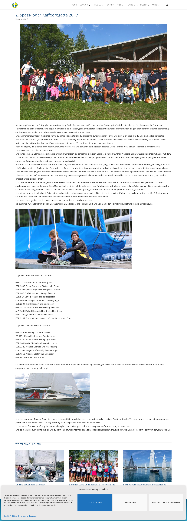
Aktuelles (97, 4)
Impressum (33, 516)
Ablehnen (130, 502)
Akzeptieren (94, 502)
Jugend (131, 4)
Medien (143, 4)
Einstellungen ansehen (166, 502)
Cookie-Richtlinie (10, 516)
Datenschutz (23, 516)
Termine (109, 4)
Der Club (84, 4)
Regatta (119, 4)
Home (74, 4)
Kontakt (155, 4)
